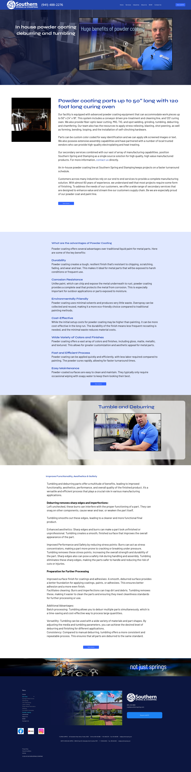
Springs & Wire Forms (28, 698)
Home (24, 694)
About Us (25, 716)
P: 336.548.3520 (103, 741)
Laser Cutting (26, 704)
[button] (48, 140)
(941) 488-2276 (52, 5)
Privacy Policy (25, 749)
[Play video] (125, 44)
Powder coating (26, 712)
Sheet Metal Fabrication (29, 706)
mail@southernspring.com (135, 707)
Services (24, 696)
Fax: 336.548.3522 (112, 741)
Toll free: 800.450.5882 (95, 736)
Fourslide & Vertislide (28, 710)
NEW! (24, 719)
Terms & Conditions (26, 751)
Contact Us (25, 721)
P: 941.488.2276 (105, 736)
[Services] (34, 696)
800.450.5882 (131, 705)
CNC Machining (26, 702)
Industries (25, 714)
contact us (102, 159)
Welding (24, 708)
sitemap (24, 753)
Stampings (25, 700)
